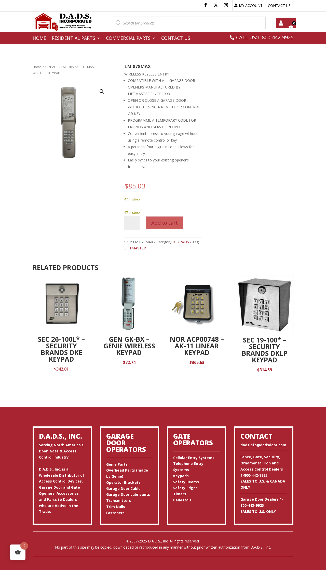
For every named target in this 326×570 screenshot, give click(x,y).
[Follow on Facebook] (205, 5)
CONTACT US (279, 5)
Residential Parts (73, 38)
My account (281, 23)
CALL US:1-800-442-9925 (264, 37)
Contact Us (175, 38)
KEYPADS (52, 67)
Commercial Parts (128, 38)
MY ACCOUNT (251, 5)
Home (39, 38)
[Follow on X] (216, 5)
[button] (101, 91)
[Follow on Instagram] (226, 5)
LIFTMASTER (135, 248)
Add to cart (164, 222)
